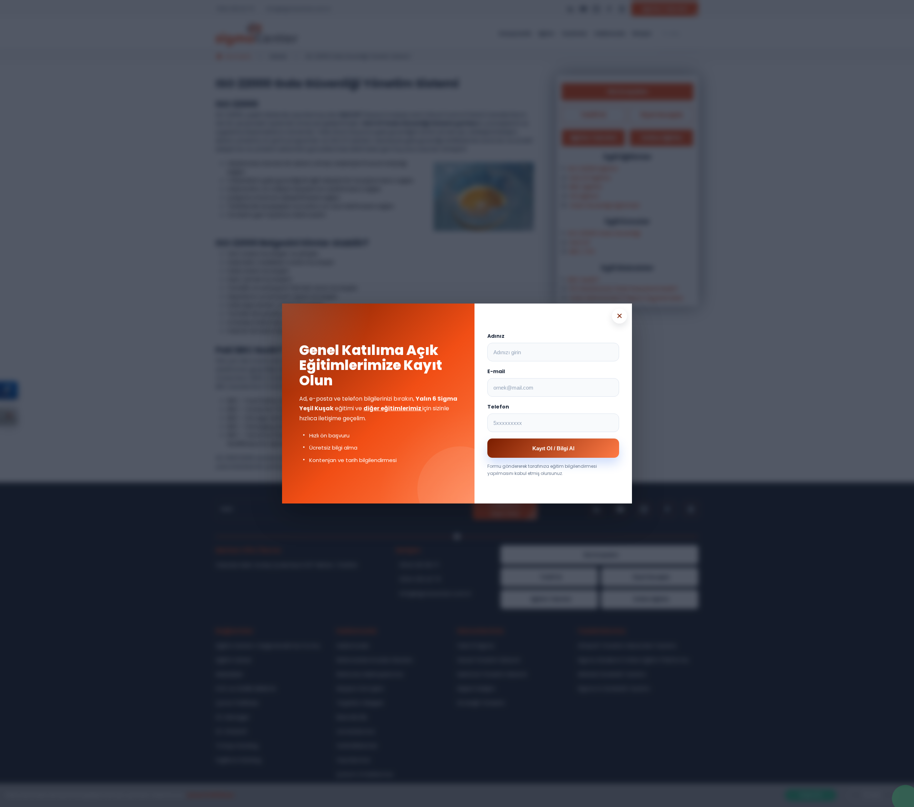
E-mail (496, 371)
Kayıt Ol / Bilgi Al (553, 448)
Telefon (498, 406)
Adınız (495, 336)
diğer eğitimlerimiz (392, 408)
